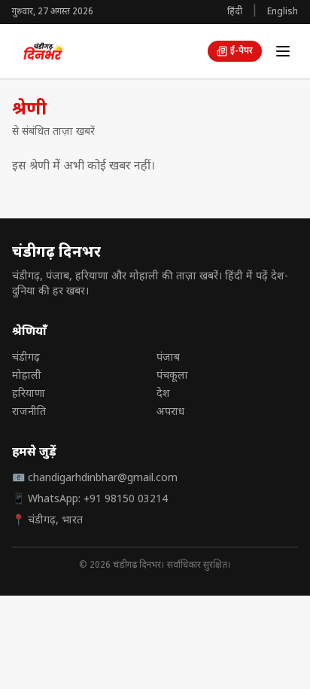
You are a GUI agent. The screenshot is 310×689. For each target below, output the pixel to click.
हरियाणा (28, 394)
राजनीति (29, 412)
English (282, 12)
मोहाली (26, 376)
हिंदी (234, 12)
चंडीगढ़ (26, 358)
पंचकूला (172, 376)
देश (163, 394)
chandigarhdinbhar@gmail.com (103, 478)
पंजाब (168, 358)
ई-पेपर (241, 51)
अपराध (170, 412)
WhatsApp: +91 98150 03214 (98, 499)
